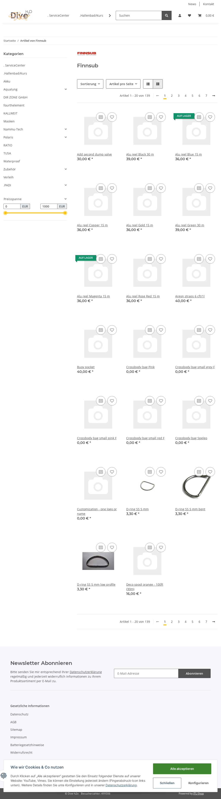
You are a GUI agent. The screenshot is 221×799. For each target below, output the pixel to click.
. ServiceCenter (14, 65)
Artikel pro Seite (121, 84)
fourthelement (13, 105)
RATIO (7, 145)
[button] (180, 15)
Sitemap (16, 730)
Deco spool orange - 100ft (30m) (144, 586)
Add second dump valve (94, 154)
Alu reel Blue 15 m (188, 154)
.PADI (7, 185)
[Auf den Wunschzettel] (112, 117)
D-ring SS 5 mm (137, 509)
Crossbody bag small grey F (195, 367)
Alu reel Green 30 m (189, 225)
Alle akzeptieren (182, 768)
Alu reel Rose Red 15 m (143, 296)
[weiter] (214, 95)
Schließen (167, 783)
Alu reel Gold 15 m (139, 225)
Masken (9, 121)
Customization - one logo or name (97, 511)
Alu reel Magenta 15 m (93, 296)
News (192, 4)
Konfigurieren (198, 783)
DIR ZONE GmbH (15, 97)
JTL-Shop (198, 793)
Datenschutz (19, 714)
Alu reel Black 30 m (140, 154)
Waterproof (11, 161)
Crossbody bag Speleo (191, 438)
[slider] (5, 213)
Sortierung (88, 84)
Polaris (8, 137)
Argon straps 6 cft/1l (190, 296)
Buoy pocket (86, 367)
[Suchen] (167, 15)
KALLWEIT (10, 113)
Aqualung (10, 89)
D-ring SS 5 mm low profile (96, 584)
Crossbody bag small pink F (97, 438)
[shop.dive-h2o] (20, 15)
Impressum (18, 737)
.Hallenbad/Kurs (15, 73)
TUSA (7, 153)
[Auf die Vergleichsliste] (101, 117)
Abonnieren (194, 673)
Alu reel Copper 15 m (92, 225)
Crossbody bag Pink (140, 367)
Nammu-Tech (13, 129)
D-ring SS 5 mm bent (190, 509)
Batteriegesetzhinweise (27, 745)
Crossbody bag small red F (145, 438)
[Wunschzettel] (189, 15)
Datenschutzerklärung (121, 785)
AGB (13, 722)
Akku (6, 81)
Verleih (8, 177)
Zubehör (9, 169)
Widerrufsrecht (21, 752)
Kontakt (208, 4)
